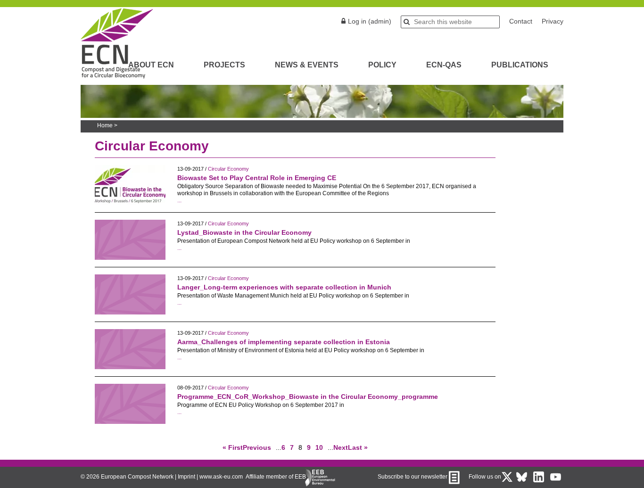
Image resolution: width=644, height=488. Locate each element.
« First (233, 447)
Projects (224, 65)
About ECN (151, 65)
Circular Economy (228, 169)
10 (319, 447)
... (179, 200)
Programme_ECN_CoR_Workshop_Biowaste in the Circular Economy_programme (307, 396)
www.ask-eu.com (221, 476)
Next (340, 447)
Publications (519, 65)
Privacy (552, 21)
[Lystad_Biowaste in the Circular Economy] (130, 257)
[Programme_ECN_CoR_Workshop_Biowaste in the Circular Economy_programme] (130, 421)
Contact (520, 21)
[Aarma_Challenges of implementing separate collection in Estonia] (130, 367)
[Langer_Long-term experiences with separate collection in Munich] (130, 312)
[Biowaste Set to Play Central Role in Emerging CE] (130, 203)
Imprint (186, 476)
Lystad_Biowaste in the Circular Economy (244, 232)
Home (105, 125)
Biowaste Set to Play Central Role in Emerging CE (256, 178)
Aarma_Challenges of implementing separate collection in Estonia (283, 342)
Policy (382, 65)
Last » (358, 447)
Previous (257, 447)
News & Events (307, 65)
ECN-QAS (444, 65)
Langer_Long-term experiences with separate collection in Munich (284, 287)
